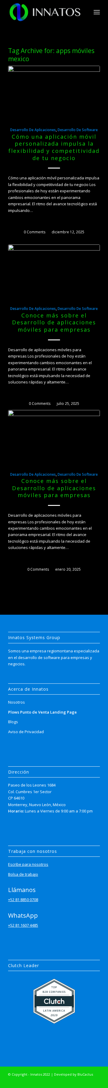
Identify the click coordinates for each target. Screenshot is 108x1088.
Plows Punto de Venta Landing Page (42, 712)
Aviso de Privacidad (26, 731)
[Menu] (97, 12)
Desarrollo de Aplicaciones (33, 129)
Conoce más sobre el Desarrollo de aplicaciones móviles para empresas (54, 322)
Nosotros (16, 702)
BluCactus (85, 1074)
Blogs (13, 721)
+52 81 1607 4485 (23, 925)
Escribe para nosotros (28, 864)
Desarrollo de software (78, 129)
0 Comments (35, 231)
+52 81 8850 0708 (23, 899)
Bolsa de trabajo (23, 874)
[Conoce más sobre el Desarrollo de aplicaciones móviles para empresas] (54, 271)
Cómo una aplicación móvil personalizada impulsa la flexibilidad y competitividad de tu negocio (54, 147)
